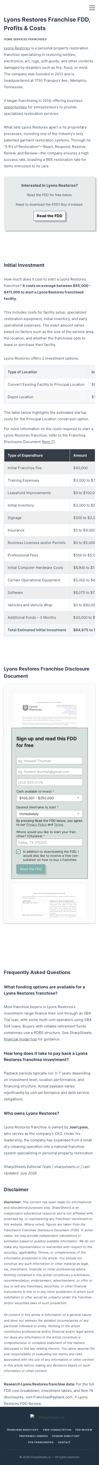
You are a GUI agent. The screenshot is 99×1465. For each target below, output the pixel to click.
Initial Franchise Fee (25, 468)
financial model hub (20, 1039)
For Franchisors (41, 1442)
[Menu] (92, 8)
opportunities (15, 107)
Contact (64, 1442)
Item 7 (48, 441)
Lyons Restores (17, 48)
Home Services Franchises (25, 39)
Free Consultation (57, 1429)
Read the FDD (49, 215)
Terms (58, 824)
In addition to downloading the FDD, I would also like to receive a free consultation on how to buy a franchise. (51, 856)
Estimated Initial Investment (42, 630)
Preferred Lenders (33, 1436)
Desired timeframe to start (37, 807)
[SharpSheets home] (49, 1417)
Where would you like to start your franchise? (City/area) (46, 834)
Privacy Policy (36, 824)
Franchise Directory (23, 1429)
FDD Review (83, 1429)
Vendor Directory (66, 1436)
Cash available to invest (35, 791)
